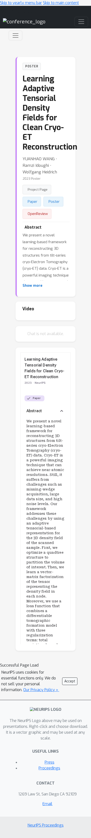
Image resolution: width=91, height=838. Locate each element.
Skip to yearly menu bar (21, 2)
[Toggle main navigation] (81, 22)
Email (47, 803)
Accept (69, 681)
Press (49, 762)
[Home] (24, 21)
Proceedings (49, 768)
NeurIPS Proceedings (45, 825)
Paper (32, 201)
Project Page (38, 189)
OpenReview (38, 213)
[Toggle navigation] (15, 35)
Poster (54, 201)
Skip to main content (61, 2)
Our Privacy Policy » (41, 689)
